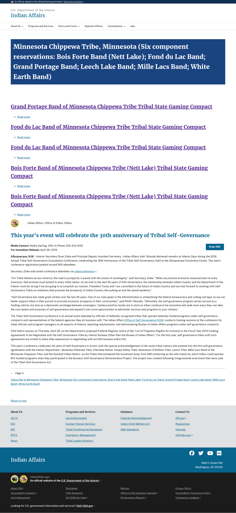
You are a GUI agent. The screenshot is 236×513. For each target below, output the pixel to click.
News (14, 440)
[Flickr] (219, 454)
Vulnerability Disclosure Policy (192, 493)
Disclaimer (72, 488)
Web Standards (130, 429)
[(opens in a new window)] (14, 479)
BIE (13, 429)
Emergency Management (81, 435)
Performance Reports (133, 497)
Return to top (18, 400)
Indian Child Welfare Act (135, 423)
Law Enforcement (76, 418)
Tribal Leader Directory (79, 440)
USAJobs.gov (183, 435)
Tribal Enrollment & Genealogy (84, 429)
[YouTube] (210, 454)
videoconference (84, 271)
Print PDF (215, 246)
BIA (13, 423)
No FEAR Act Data (76, 497)
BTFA (14, 435)
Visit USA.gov (84, 505)
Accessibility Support (23, 493)
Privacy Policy (183, 488)
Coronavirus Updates (187, 497)
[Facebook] (192, 454)
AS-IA (14, 418)
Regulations (182, 423)
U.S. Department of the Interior (80, 480)
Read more (23, 116)
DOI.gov (180, 418)
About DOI (16, 488)
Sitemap (180, 429)
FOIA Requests (74, 493)
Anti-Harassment (20, 497)
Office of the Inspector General (138, 493)
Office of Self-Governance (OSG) (144, 320)
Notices (125, 488)
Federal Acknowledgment (136, 418)
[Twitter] (201, 454)
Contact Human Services (80, 423)
